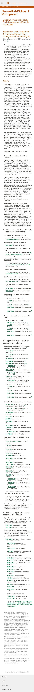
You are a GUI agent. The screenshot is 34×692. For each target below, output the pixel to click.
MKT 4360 (11, 548)
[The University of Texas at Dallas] (17, 3)
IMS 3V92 (13, 604)
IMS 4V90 (9, 525)
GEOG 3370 (11, 596)
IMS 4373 (8, 453)
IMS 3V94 (26, 604)
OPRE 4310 (9, 464)
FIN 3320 (8, 419)
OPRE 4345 (10, 569)
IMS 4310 (9, 578)
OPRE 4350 (10, 571)
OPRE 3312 (10, 560)
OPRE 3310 (9, 425)
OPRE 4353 (10, 575)
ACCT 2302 (9, 354)
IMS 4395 (8, 475)
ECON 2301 (10, 307)
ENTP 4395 (11, 487)
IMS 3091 (19, 601)
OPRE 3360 (11, 380)
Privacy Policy (5, 685)
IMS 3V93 (20, 604)
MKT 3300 (9, 434)
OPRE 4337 (10, 567)
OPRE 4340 (9, 471)
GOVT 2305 (9, 288)
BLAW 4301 (9, 455)
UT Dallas (4, 677)
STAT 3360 (9, 376)
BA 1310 (9, 300)
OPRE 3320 (9, 458)
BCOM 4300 (9, 412)
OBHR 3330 (9, 427)
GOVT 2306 (9, 291)
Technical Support (6, 689)
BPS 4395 (11, 483)
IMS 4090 (8, 527)
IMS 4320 (8, 441)
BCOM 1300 (9, 404)
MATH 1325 (9, 245)
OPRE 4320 (10, 563)
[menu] (1, 3)
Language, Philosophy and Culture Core (17, 264)
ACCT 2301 (9, 350)
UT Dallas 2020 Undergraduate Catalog (10, 6)
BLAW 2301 (9, 358)
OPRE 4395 (11, 479)
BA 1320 (9, 304)
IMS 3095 (19, 603)
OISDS (3, 681)
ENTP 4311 (10, 580)
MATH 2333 (11, 372)
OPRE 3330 (9, 462)
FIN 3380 (8, 445)
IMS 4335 (8, 539)
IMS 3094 (13, 603)
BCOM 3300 (12, 408)
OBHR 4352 (10, 589)
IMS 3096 (26, 603)
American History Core (12, 281)
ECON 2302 (10, 311)
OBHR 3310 (11, 431)
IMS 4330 (8, 449)
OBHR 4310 (10, 587)
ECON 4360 (10, 598)
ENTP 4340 (11, 543)
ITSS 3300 (9, 421)
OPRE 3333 (9, 370)
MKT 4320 (16, 441)
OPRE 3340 (11, 366)
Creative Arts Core (11, 273)
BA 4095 (10, 551)
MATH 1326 (10, 322)
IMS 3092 (25, 601)
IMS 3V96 (13, 606)
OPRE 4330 (9, 467)
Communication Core (12, 239)
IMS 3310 (8, 416)
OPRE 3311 (10, 558)
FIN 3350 (9, 584)
